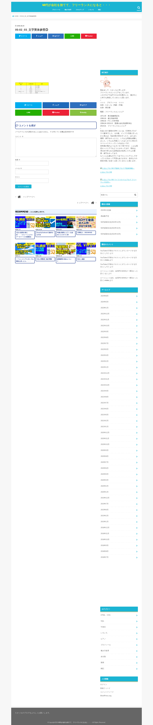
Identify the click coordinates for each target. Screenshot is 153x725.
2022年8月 (105, 337)
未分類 (103, 656)
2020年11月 (105, 438)
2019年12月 (105, 498)
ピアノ (103, 639)
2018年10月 (105, 539)
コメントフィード (107, 692)
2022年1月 (105, 367)
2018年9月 (105, 545)
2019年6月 (105, 510)
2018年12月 (105, 527)
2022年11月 (105, 320)
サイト (17, 177)
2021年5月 (105, 415)
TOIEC (103, 627)
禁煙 (102, 662)
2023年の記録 (106, 210)
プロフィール (56, 9)
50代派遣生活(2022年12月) (111, 222)
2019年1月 (105, 521)
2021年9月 (105, 391)
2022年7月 (105, 343)
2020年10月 (105, 444)
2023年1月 (105, 308)
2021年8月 (105, 397)
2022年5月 (105, 349)
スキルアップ (80, 9)
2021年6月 (105, 409)
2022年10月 (105, 326)
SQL (102, 621)
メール (18, 168)
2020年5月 (105, 474)
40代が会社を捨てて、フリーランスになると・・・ (76, 5)
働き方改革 (68, 9)
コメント (19, 136)
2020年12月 (105, 432)
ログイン (103, 684)
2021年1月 (105, 426)
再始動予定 (105, 216)
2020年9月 (105, 450)
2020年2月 (105, 486)
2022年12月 (105, 314)
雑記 (99, 9)
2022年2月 (105, 361)
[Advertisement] (56, 60)
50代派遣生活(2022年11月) (111, 228)
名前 (17, 160)
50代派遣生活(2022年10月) (111, 234)
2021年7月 (105, 403)
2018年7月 (105, 557)
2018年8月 (105, 551)
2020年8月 (105, 456)
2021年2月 (105, 421)
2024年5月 (105, 302)
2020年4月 (105, 480)
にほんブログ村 (106, 172)
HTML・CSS (105, 615)
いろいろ (91, 9)
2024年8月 (105, 296)
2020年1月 (105, 492)
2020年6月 (105, 468)
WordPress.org (105, 696)
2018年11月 (105, 533)
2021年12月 (105, 373)
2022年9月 (105, 331)
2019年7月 (105, 504)
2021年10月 (105, 385)
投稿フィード (105, 688)
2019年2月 (105, 516)
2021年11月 (105, 379)
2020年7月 (105, 462)
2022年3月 (105, 355)
